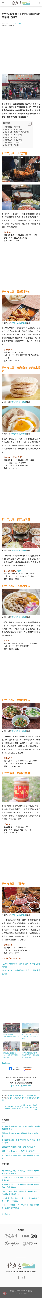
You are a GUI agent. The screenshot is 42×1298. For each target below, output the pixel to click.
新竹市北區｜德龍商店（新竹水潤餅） (18, 132)
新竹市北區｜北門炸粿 (12, 127)
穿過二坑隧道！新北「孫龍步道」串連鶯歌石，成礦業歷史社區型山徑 (20, 1193)
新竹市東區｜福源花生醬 (13, 142)
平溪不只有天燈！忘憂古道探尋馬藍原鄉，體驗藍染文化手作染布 (20, 1186)
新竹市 (10, 1098)
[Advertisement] (21, 52)
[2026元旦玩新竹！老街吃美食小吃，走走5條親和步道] (30, 1028)
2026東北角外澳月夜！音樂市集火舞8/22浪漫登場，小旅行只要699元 (20, 1199)
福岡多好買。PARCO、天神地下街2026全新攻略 (20, 1134)
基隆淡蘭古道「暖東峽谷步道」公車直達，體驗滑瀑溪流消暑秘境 (20, 1172)
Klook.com (6, 1063)
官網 (19, 571)
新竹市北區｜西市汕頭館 (13, 135)
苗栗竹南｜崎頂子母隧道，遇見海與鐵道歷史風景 (20, 1157)
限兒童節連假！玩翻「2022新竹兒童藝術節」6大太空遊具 (11, 1055)
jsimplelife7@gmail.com (21, 1086)
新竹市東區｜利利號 (12, 145)
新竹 (35, 1096)
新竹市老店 (30, 1098)
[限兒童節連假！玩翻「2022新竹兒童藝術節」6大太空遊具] (11, 1046)
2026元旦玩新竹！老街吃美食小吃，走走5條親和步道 (30, 1037)
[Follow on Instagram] (23, 1277)
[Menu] (3, 3)
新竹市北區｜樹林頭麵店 (13, 140)
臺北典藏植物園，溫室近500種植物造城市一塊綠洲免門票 (21, 1141)
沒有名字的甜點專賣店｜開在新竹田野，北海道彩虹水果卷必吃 (30, 1055)
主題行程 (18, 1096)
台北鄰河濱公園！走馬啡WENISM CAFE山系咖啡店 (29, 1107)
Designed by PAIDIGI (21, 1293)
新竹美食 (16, 1098)
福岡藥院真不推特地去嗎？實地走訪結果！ (18, 1147)
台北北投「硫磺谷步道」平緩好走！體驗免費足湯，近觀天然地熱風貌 (20, 1206)
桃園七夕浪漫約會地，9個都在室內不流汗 (18, 1151)
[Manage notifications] (4, 1293)
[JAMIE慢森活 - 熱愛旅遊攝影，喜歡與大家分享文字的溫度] (21, 3)
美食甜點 (11, 1096)
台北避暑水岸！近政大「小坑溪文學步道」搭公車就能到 (20, 1179)
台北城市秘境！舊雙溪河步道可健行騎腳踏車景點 (13, 1107)
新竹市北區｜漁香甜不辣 (13, 129)
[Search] (39, 3)
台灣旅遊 (30, 1096)
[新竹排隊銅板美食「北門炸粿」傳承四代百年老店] (11, 1028)
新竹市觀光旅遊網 (18, 323)
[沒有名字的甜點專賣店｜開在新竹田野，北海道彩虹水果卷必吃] (30, 1046)
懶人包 (24, 1096)
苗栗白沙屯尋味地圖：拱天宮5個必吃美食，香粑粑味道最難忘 (21, 1128)
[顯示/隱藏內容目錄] (28, 124)
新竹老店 (23, 1098)
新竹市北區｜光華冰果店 (13, 137)
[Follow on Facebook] (18, 1277)
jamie (20, 23)
